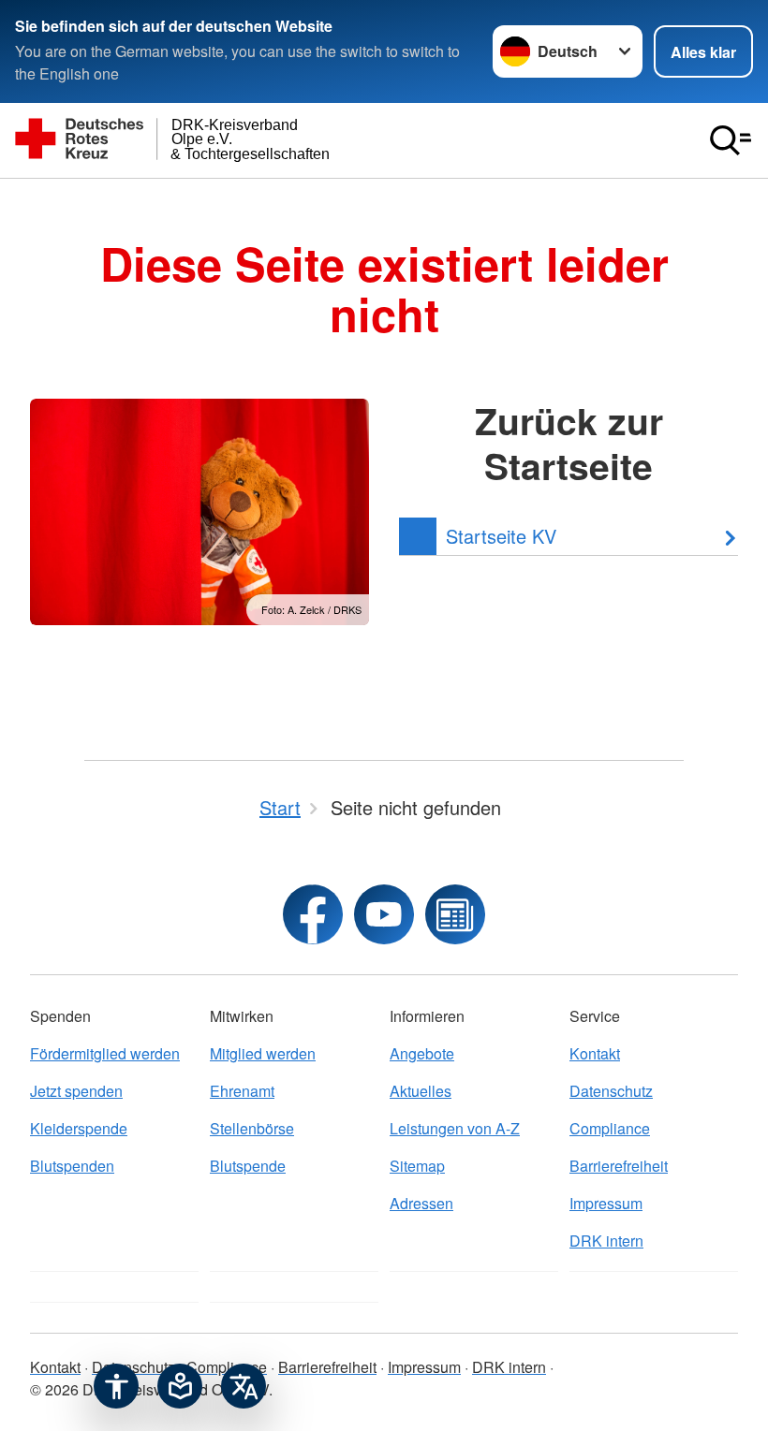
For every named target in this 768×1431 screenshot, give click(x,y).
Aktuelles (420, 1091)
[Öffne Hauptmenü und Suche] (730, 140)
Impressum (605, 1203)
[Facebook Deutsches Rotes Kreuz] (313, 914)
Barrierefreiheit (618, 1165)
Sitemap (417, 1165)
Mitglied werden (263, 1053)
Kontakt (594, 1053)
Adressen (421, 1203)
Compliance (609, 1128)
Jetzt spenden (76, 1091)
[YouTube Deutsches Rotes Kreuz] (384, 914)
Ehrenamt (242, 1091)
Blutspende (248, 1165)
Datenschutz (611, 1091)
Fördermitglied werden (105, 1053)
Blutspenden (72, 1165)
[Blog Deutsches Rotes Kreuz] (455, 914)
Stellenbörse (252, 1128)
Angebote (422, 1053)
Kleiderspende (78, 1128)
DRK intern (606, 1240)
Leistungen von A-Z (455, 1128)
